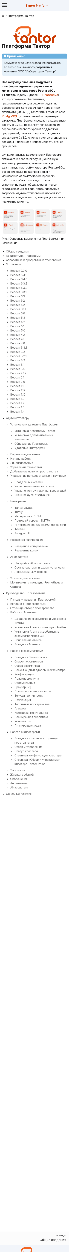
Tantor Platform (36, 5)
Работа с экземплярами (26, 651)
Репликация (23, 700)
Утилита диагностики (25, 578)
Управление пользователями (34, 486)
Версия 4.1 (17, 339)
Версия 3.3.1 (18, 347)
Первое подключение (25, 454)
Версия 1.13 (17, 386)
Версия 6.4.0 (18, 279)
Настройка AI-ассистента (32, 563)
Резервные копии (26, 550)
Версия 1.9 (17, 399)
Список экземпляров (29, 661)
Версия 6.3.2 (18, 288)
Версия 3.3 (17, 352)
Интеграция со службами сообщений (40, 525)
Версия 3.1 (17, 364)
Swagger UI (22, 533)
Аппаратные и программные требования (33, 260)
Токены (20, 529)
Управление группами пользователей (40, 490)
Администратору (17, 418)
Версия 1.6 (17, 407)
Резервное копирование (27, 539)
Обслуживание (25, 683)
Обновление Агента (28, 640)
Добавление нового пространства (34, 471)
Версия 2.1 (17, 377)
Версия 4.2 (17, 334)
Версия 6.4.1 (18, 275)
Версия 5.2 (17, 322)
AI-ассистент (19, 557)
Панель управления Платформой (33, 599)
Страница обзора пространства (32, 608)
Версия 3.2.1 (18, 356)
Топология (17, 770)
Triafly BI (20, 512)
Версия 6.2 (17, 305)
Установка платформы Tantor (35, 431)
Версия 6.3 (17, 296)
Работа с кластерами (25, 732)
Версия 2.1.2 (18, 373)
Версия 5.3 (17, 317)
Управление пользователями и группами (38, 475)
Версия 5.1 (17, 326)
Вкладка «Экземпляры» (31, 657)
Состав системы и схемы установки (40, 567)
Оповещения (18, 779)
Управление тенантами (26, 467)
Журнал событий (22, 774)
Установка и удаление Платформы (34, 424)
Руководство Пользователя (25, 593)
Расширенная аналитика (31, 717)
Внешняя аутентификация (32, 495)
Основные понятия (18, 794)
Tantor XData (24, 507)
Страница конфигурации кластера (38, 755)
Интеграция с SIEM (28, 516)
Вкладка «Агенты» (27, 644)
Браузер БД (23, 687)
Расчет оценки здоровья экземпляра (40, 670)
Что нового (14, 264)
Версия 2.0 (17, 381)
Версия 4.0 (17, 343)
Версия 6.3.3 (18, 283)
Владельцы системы (29, 482)
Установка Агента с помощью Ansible (40, 627)
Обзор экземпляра (27, 665)
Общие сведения (17, 251)
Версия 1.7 (17, 403)
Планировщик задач (28, 725)
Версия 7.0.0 (18, 270)
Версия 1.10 (17, 394)
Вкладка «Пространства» (28, 604)
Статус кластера (26, 751)
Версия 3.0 (17, 369)
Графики (20, 708)
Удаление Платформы (30, 448)
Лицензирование (21, 463)
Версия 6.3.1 (18, 292)
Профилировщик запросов (33, 691)
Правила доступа (27, 678)
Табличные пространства (32, 704)
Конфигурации (24, 674)
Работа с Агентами (23, 612)
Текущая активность (29, 695)
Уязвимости (23, 721)
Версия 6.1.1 (18, 309)
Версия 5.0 (17, 330)
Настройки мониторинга (31, 712)
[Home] (3, 15)
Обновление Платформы (31, 443)
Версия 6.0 (17, 313)
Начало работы (20, 458)
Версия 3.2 (17, 360)
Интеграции (18, 501)
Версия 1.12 (17, 390)
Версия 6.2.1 (18, 300)
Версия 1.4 (17, 411)
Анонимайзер (19, 783)
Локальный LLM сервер (31, 572)
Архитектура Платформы (23, 255)
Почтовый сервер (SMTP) (32, 520)
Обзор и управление (28, 747)
